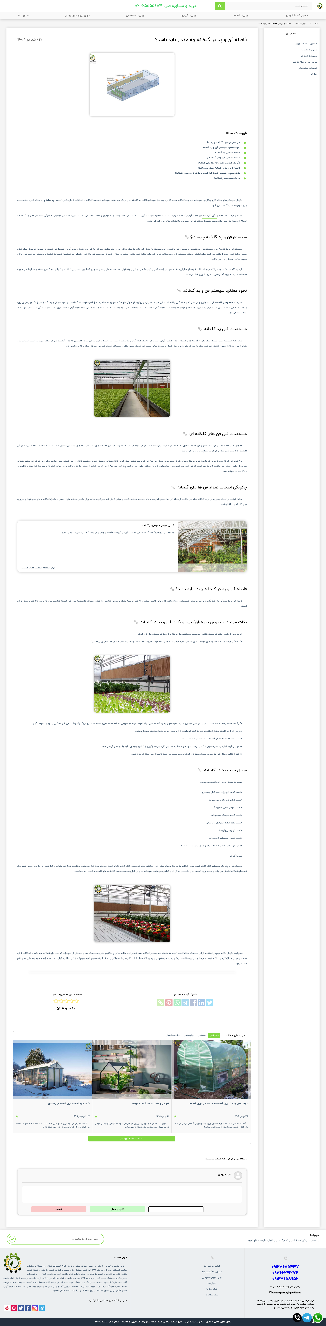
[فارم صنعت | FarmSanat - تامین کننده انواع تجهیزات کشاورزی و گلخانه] (320, 5)
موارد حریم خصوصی (212, 1277)
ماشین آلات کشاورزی (297, 15)
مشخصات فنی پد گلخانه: (227, 152)
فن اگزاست (209, 215)
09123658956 (285, 1279)
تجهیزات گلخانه (241, 15)
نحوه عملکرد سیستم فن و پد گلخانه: (221, 147)
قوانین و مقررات (212, 1266)
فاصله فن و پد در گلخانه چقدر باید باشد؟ (218, 168)
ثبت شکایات (211, 1294)
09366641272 (285, 1273)
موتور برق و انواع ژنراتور (77, 15)
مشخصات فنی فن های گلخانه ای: (222, 157)
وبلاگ (314, 74)
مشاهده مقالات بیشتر (132, 1138)
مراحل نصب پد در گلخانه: (227, 178)
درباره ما (212, 1283)
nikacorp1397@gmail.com (286, 1292)
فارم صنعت (314, 24)
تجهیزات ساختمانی (135, 15)
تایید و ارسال (117, 1209)
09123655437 (285, 1267)
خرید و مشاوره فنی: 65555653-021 (166, 6)
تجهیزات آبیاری (189, 15)
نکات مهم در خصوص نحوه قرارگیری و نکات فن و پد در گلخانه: (207, 173)
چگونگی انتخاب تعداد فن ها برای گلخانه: (219, 163)
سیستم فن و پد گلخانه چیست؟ (223, 142)
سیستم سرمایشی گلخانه (228, 302)
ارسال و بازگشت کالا (212, 1271)
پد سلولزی (49, 200)
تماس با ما (23, 15)
